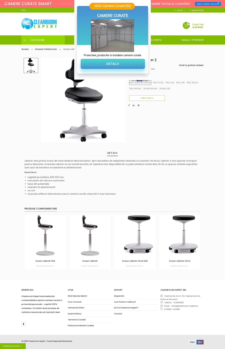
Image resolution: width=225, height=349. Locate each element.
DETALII (112, 64)
